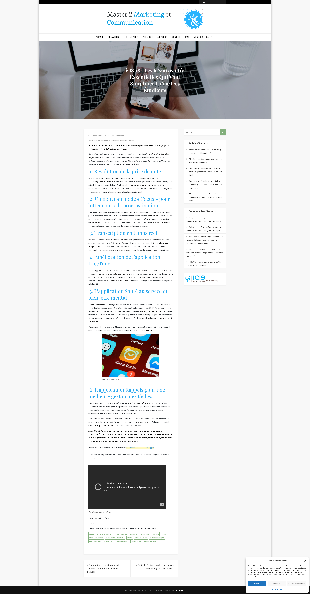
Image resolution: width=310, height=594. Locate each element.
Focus (164, 534)
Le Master (113, 37)
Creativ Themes (179, 590)
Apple (91, 534)
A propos (162, 37)
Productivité (109, 541)
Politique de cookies (277, 589)
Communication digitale (110, 140)
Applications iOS (120, 534)
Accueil (99, 37)
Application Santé (104, 534)
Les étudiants (131, 37)
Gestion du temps (96, 538)
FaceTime (155, 534)
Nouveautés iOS (141, 538)
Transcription (150, 541)
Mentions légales (203, 37)
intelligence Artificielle (115, 538)
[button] (305, 560)
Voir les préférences (296, 583)
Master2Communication (97, 136)
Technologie (136, 541)
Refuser (276, 583)
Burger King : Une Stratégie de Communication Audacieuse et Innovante (103, 568)
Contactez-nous (180, 37)
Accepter (257, 583)
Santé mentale (122, 541)
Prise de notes (95, 541)
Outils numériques (157, 538)
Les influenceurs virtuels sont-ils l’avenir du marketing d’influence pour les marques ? (205, 252)
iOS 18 (129, 538)
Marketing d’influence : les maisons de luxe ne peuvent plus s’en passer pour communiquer (204, 239)
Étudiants (145, 534)
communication (94, 140)
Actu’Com (148, 37)
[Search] (223, 2)
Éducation (134, 534)
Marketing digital (127, 140)
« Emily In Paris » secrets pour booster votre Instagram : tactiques (155, 567)
